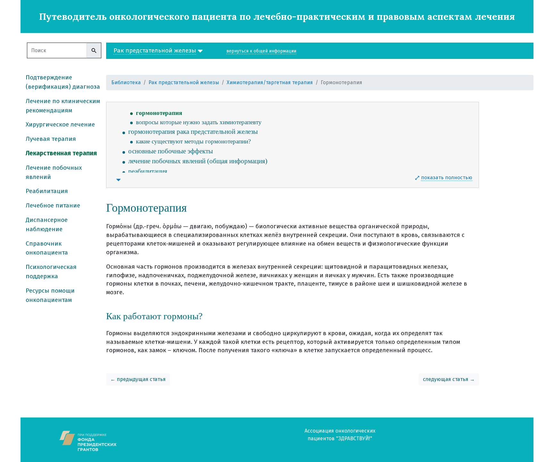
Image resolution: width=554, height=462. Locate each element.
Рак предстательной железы (183, 82)
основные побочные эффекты (170, 151)
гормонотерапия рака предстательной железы (193, 131)
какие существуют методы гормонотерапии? (193, 141)
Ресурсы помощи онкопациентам (50, 295)
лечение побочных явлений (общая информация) (197, 161)
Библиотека (126, 82)
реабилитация (147, 171)
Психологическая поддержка (51, 271)
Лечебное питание (53, 205)
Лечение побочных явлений (54, 172)
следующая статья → (449, 379)
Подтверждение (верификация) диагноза (63, 82)
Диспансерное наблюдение (47, 224)
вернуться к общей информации (261, 51)
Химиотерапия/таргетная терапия (270, 82)
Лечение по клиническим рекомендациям (63, 105)
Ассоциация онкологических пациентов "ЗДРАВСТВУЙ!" (340, 435)
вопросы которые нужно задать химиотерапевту (199, 122)
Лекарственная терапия (61, 153)
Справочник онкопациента (47, 248)
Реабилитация (47, 191)
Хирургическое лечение (60, 124)
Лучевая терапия (51, 138)
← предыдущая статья (138, 379)
